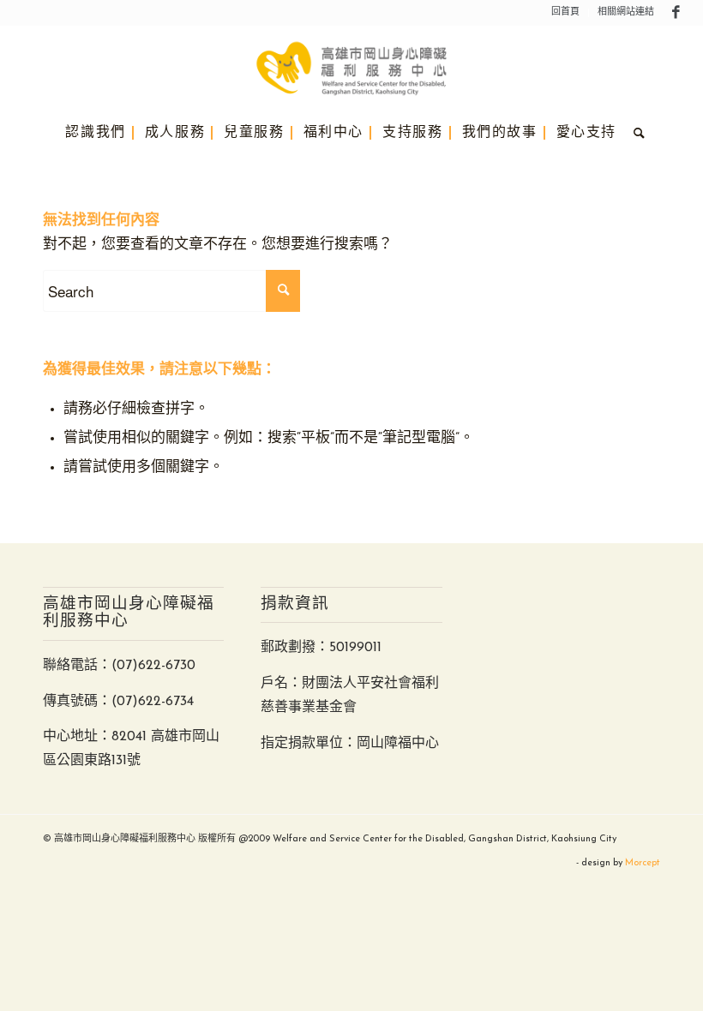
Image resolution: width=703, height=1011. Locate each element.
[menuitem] (566, 13)
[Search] (635, 132)
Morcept (642, 863)
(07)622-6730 (153, 666)
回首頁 (565, 12)
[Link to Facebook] (676, 13)
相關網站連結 (626, 12)
